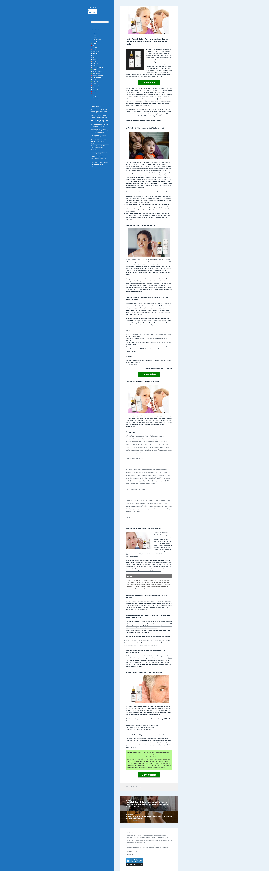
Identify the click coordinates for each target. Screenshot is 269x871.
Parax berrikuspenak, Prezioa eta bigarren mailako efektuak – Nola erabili (99, 111)
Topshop (138, 787)
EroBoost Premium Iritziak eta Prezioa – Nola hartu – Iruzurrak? (99, 147)
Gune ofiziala (149, 82)
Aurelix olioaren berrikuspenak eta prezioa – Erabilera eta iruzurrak (99, 141)
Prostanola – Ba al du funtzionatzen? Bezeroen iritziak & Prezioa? (99, 164)
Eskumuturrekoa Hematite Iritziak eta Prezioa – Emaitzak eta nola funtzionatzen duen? (99, 130)
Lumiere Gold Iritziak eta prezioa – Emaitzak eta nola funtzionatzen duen (99, 158)
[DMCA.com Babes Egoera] (134, 862)
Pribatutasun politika (131, 851)
